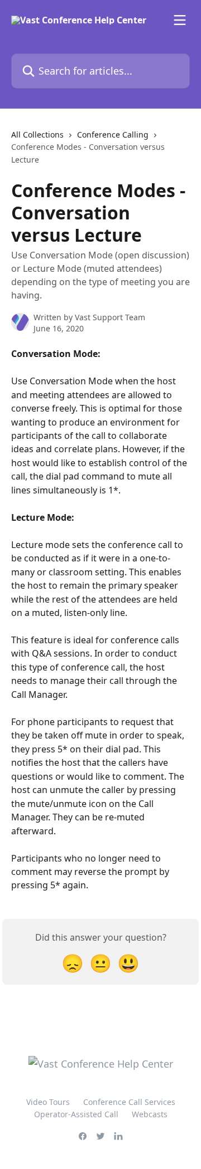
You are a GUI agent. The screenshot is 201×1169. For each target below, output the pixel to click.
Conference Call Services (129, 1102)
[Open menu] (180, 20)
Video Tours (48, 1102)
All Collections (37, 134)
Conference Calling (113, 134)
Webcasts (150, 1114)
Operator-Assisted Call (76, 1114)
